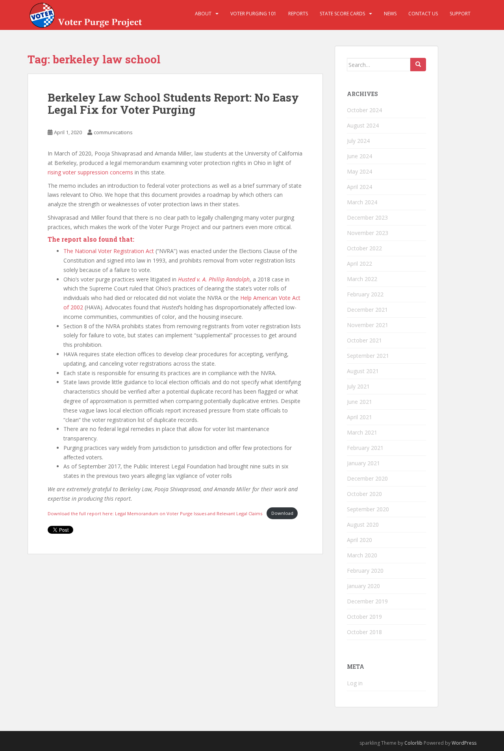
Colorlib (413, 743)
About (203, 13)
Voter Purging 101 (253, 13)
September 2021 (368, 355)
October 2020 (364, 494)
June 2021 (359, 401)
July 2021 (358, 386)
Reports (298, 13)
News (390, 13)
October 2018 (364, 632)
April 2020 (359, 540)
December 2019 (367, 601)
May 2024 (359, 171)
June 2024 (359, 156)
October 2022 (364, 248)
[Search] (418, 64)
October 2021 (364, 340)
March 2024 (362, 202)
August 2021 (363, 371)
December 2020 (367, 478)
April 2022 (359, 263)
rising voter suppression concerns (90, 172)
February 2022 (365, 294)
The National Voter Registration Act (108, 251)
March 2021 (362, 432)
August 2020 (363, 524)
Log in (355, 683)
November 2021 (367, 325)
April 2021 (359, 417)
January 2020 (363, 586)
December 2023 (367, 217)
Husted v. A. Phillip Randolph (214, 279)
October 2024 (364, 110)
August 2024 (363, 125)
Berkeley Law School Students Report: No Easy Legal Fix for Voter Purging (173, 103)
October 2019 (364, 616)
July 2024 (358, 140)
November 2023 (367, 233)
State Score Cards (342, 13)
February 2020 (365, 570)
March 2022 (362, 279)
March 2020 (362, 555)
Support (460, 13)
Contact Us (423, 13)
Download (282, 513)
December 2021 (367, 309)
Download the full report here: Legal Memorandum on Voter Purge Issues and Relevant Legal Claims (155, 513)
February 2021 (365, 447)
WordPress (464, 743)
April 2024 (359, 187)
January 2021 (363, 463)
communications (113, 132)
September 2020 (368, 509)
